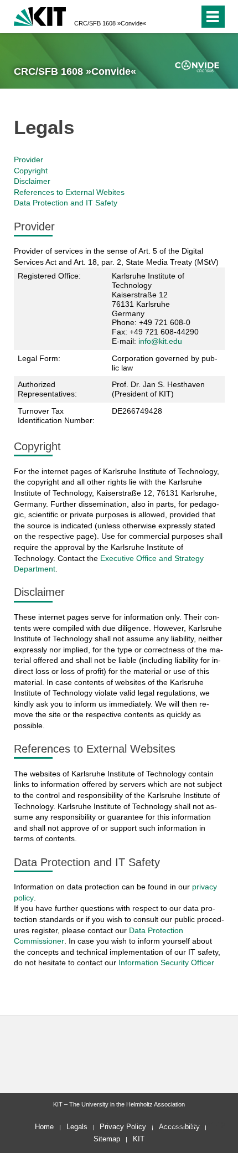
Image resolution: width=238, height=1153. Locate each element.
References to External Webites (69, 192)
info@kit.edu (160, 341)
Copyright (31, 170)
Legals (76, 1127)
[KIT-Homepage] (40, 15)
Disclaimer (32, 181)
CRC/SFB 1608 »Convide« (110, 23)
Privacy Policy (123, 1127)
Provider (28, 159)
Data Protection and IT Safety (65, 202)
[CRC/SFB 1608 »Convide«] (197, 66)
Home (44, 1127)
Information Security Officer (166, 962)
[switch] (188, 17)
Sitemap (107, 1139)
